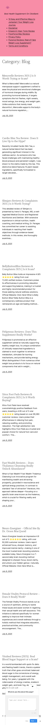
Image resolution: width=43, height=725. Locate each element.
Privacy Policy (14, 37)
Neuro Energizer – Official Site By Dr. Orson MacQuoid (21, 530)
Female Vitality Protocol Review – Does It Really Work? (21, 595)
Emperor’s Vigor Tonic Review (21, 31)
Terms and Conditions (18, 46)
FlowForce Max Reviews (19, 34)
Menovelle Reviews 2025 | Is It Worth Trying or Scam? (19, 77)
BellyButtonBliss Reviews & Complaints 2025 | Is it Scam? (18, 268)
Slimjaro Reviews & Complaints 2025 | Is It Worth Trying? (20, 202)
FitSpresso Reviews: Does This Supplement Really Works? (19, 333)
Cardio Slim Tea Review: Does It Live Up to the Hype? (20, 140)
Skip (26, 721)
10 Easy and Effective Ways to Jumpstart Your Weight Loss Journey (21, 22)
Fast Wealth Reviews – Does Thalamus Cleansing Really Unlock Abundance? (18, 465)
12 (40, 716)
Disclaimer (13, 28)
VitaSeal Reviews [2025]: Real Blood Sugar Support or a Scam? (20, 658)
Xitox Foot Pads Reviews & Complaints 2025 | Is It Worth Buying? (18, 397)
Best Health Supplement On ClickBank (21, 14)
